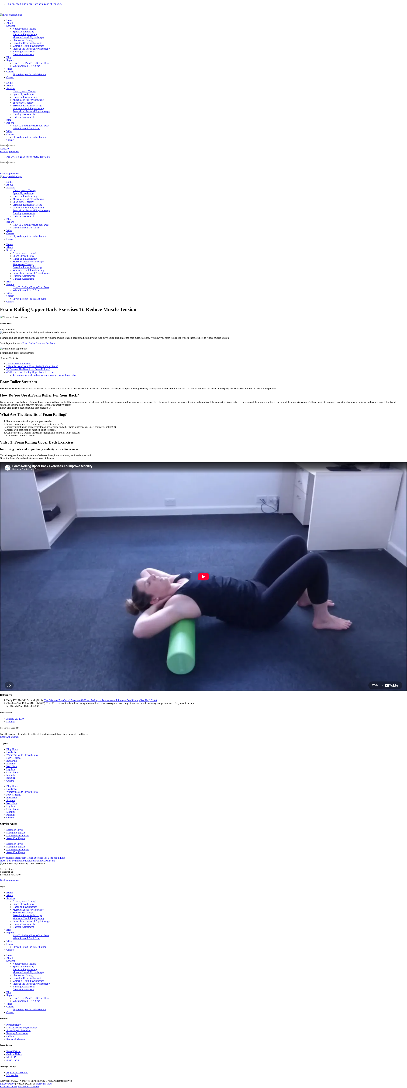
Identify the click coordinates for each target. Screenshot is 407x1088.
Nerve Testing (13, 757)
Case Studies (12, 772)
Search (3, 145)
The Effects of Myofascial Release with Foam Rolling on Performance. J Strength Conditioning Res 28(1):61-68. (100, 700)
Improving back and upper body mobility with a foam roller (44, 375)
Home (9, 20)
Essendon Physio (15, 829)
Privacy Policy (7, 1083)
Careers (10, 71)
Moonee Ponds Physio (17, 835)
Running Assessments (24, 51)
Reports (10, 60)
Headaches (11, 752)
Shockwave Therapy (23, 40)
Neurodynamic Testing (24, 28)
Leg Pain (10, 769)
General (10, 780)
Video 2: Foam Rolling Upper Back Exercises (30, 372)
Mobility (10, 721)
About (9, 23)
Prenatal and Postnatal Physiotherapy (31, 48)
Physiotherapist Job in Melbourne (29, 74)
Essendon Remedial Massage (27, 43)
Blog (8, 57)
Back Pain (11, 760)
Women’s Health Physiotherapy (28, 45)
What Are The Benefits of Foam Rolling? (28, 369)
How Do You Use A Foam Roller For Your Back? (32, 366)
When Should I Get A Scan (26, 65)
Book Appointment (9, 737)
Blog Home (12, 749)
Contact (10, 77)
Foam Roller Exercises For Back (38, 343)
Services (10, 25)
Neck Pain (11, 766)
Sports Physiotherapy (23, 31)
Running (10, 777)
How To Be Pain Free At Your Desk (31, 63)
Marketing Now (44, 1083)
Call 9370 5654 (8, 9)
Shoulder (10, 763)
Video (9, 68)
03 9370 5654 (7, 168)
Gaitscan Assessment (23, 54)
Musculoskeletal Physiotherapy (28, 37)
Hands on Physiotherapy (25, 34)
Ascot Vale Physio (15, 838)
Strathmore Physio (15, 832)
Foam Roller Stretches (18, 363)
